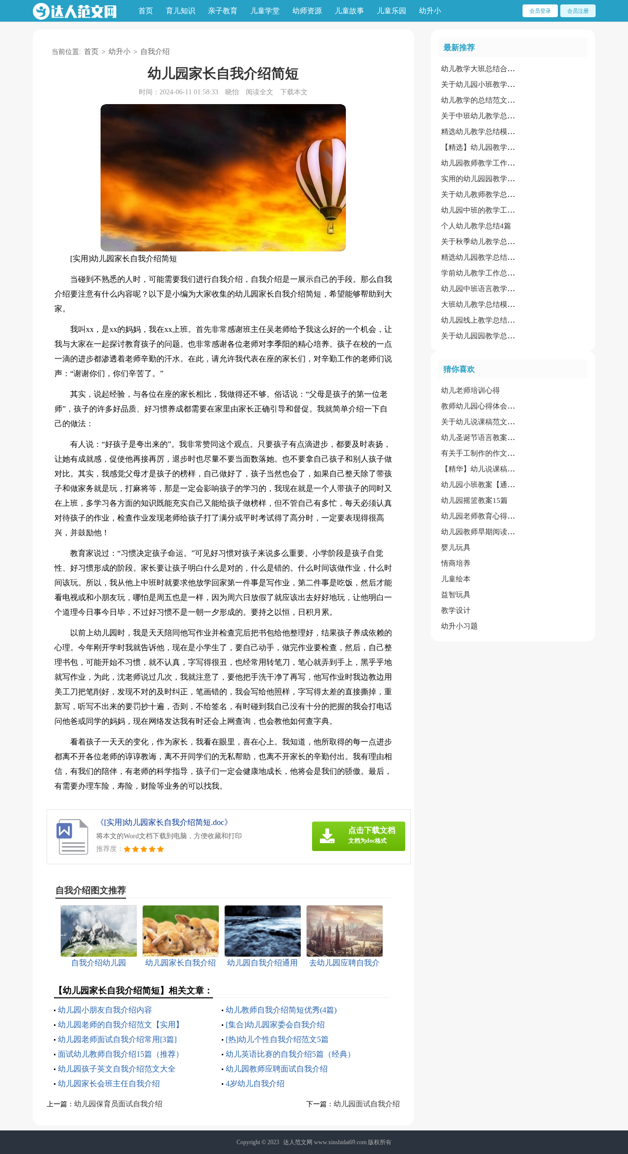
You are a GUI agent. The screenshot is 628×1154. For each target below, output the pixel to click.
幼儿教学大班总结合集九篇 (485, 69)
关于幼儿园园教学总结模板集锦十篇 (500, 336)
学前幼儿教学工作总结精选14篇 (493, 273)
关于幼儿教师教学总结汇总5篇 (491, 194)
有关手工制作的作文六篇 (481, 453)
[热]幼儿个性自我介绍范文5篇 (277, 1039)
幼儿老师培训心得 (470, 390)
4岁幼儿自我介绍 (255, 1083)
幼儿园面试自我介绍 (367, 1104)
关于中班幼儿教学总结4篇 (483, 116)
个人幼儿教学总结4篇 (476, 226)
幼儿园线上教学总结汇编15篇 (489, 320)
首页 (145, 11)
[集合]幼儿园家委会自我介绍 (275, 1024)
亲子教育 (222, 11)
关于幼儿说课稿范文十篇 (481, 422)
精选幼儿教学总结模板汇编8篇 (491, 132)
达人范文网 (298, 1142)
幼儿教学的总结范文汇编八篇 (489, 100)
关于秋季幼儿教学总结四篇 (485, 242)
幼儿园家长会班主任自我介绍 (109, 1083)
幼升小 (430, 11)
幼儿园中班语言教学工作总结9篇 (494, 289)
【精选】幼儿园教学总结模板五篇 (496, 147)
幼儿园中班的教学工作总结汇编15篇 (500, 210)
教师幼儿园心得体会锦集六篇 (489, 406)
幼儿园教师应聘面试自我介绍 (277, 1069)
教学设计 (456, 610)
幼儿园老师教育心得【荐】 (485, 516)
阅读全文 (259, 92)
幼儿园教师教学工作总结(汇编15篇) (499, 163)
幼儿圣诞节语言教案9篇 (480, 437)
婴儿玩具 (456, 547)
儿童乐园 (391, 11)
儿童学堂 (265, 11)
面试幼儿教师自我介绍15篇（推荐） (120, 1054)
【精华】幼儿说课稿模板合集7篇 (494, 469)
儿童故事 (349, 11)
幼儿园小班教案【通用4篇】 (487, 485)
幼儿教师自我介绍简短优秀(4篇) (281, 1010)
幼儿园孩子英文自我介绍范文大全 (117, 1069)
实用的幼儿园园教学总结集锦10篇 (496, 179)
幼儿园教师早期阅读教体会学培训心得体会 (511, 532)
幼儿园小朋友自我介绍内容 (105, 1010)
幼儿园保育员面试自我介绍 (118, 1104)
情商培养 (456, 563)
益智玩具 (456, 595)
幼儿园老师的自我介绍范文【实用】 (120, 1024)
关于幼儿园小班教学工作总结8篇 (494, 84)
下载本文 (294, 92)
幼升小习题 (459, 626)
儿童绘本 (456, 579)
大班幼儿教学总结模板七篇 (485, 304)
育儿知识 (180, 11)
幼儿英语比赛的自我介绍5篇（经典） (290, 1054)
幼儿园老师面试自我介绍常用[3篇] (117, 1039)
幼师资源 (307, 11)
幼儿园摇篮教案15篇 (474, 500)
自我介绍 (155, 51)
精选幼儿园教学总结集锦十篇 (489, 257)
